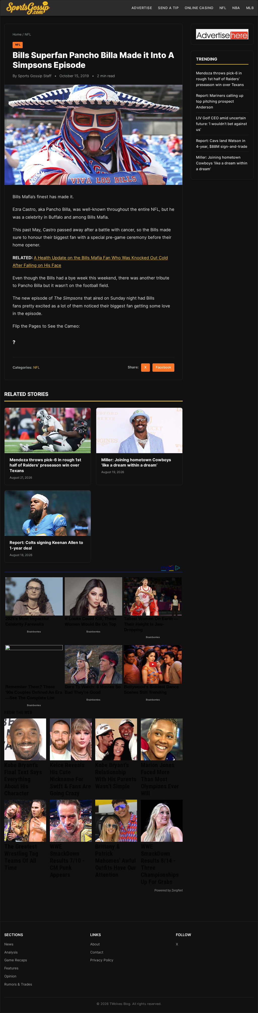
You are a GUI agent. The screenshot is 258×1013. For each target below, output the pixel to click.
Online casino (199, 8)
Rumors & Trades (18, 984)
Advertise (142, 8)
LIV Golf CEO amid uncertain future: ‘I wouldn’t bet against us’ (221, 124)
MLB (250, 8)
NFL (223, 8)
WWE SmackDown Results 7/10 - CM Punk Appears (67, 860)
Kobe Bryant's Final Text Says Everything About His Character (23, 779)
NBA (236, 8)
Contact (96, 952)
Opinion (10, 976)
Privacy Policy (101, 960)
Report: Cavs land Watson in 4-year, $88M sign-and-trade (221, 143)
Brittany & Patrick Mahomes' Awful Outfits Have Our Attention (115, 860)
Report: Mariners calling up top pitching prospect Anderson (219, 101)
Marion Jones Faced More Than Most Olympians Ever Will (160, 779)
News (8, 944)
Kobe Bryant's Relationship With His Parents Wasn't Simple (115, 776)
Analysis (11, 952)
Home (17, 34)
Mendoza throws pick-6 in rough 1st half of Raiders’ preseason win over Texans (45, 465)
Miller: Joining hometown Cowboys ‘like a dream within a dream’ (136, 462)
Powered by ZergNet (168, 890)
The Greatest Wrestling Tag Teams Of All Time (21, 857)
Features (11, 968)
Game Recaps (15, 960)
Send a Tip (168, 8)
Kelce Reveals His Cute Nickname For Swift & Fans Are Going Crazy (70, 779)
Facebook (163, 367)
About (95, 944)
